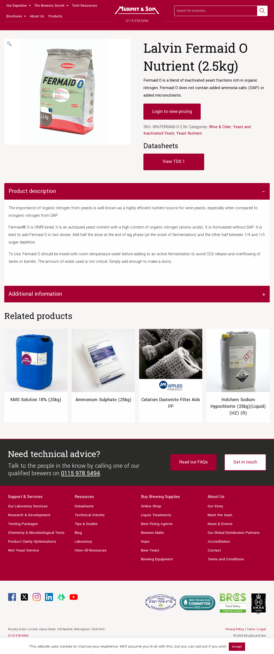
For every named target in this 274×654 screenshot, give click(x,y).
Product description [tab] (32, 191)
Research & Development (29, 515)
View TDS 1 (174, 161)
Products (55, 16)
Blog (78, 532)
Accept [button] (237, 646)
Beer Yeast (150, 550)
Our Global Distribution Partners (234, 532)
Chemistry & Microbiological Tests (36, 532)
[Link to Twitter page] (24, 597)
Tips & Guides (86, 523)
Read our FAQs (193, 462)
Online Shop (151, 506)
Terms (251, 629)
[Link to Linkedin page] (49, 597)
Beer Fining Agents (157, 523)
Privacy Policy (235, 629)
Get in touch (245, 462)
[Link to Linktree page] (61, 597)
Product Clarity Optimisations (32, 541)
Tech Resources (84, 5)
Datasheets (84, 506)
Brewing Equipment (157, 559)
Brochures (14, 16)
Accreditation (219, 541)
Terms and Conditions (226, 559)
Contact (214, 550)
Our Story (215, 506)
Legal (262, 629)
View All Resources (90, 550)
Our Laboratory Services (28, 506)
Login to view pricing (172, 111)
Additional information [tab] (35, 294)
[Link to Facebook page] (12, 597)
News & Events (220, 523)
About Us (37, 16)
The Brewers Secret (49, 5)
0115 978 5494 (137, 20)
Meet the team (220, 515)
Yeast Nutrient (189, 133)
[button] (9, 44)
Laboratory (83, 541)
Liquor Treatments (156, 515)
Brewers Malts (152, 532)
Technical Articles (90, 515)
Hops (145, 541)
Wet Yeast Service (23, 550)
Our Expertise (16, 5)
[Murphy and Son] (137, 10)
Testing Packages (23, 523)
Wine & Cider (220, 127)
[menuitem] (18, 5)
